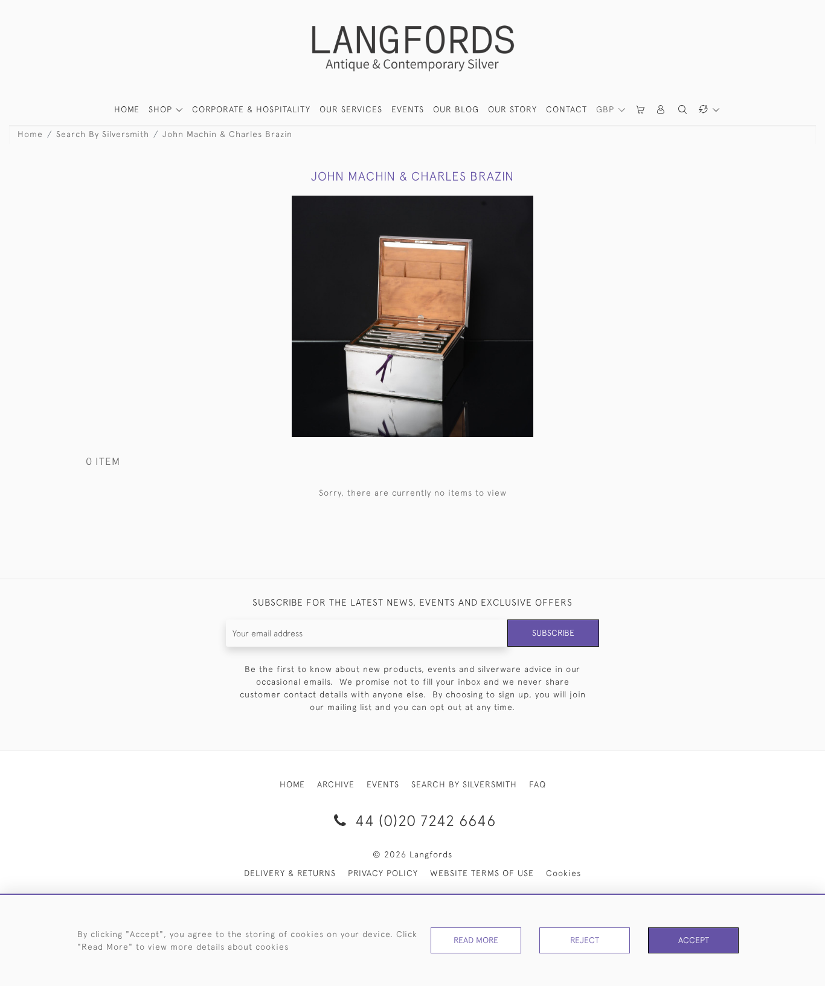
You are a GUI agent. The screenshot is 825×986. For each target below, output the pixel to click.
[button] (661, 109)
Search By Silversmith (102, 134)
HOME (127, 109)
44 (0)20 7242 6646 (423, 820)
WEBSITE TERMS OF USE (482, 873)
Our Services (350, 109)
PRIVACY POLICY (383, 873)
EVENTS (383, 784)
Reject (584, 940)
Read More (476, 940)
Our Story (512, 109)
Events (407, 109)
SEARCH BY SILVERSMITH (464, 784)
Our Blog (456, 109)
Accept (693, 940)
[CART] (641, 109)
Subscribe (553, 633)
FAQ (537, 784)
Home (30, 134)
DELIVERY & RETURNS (290, 873)
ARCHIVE (336, 784)
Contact (566, 109)
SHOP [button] (162, 109)
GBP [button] (606, 109)
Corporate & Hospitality (251, 109)
